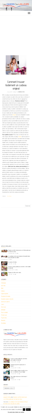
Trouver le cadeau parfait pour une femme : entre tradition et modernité (18, 359)
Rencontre (3, 320)
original (19, 136)
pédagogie (3, 309)
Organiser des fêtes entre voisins (14, 272)
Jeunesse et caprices (5, 301)
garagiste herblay (7, 397)
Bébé (2, 288)
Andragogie (3, 283)
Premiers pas (4, 315)
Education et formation (5, 296)
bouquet (14, 115)
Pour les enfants (4, 312)
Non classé (3, 307)
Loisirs (2, 304)
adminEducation (21, 91)
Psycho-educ (4, 317)
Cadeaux (3, 291)
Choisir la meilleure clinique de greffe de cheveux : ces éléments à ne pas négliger (19, 371)
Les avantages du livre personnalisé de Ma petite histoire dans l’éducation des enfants (19, 256)
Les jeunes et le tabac (12, 262)
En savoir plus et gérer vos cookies (16, 412)
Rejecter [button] (28, 409)
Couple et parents (4, 293)
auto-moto (3, 285)
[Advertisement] (16, 32)
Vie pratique (9, 196)
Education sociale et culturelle (7, 299)
